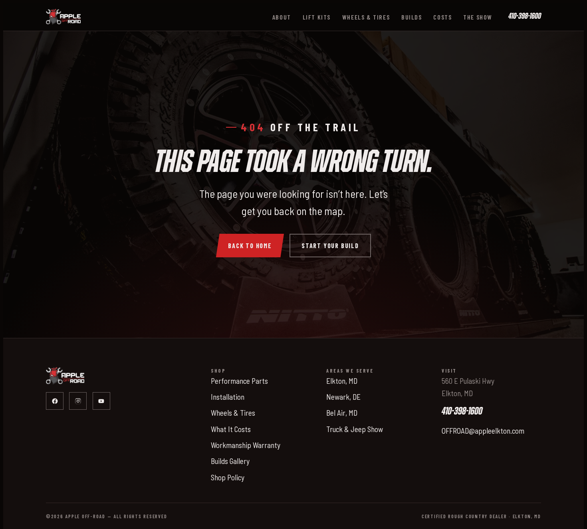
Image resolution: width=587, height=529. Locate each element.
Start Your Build (330, 245)
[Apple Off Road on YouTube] (101, 401)
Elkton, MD (341, 380)
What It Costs (231, 429)
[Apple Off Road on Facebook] (54, 401)
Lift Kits (317, 17)
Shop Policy (227, 477)
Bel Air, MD (341, 412)
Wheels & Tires (366, 17)
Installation (227, 396)
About (281, 17)
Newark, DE (343, 396)
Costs (442, 17)
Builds (411, 17)
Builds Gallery (230, 461)
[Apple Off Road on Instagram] (78, 401)
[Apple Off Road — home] (63, 17)
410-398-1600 (524, 16)
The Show (477, 17)
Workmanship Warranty (245, 445)
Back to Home (250, 245)
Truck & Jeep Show (354, 429)
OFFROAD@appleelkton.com (483, 430)
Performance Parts (239, 380)
